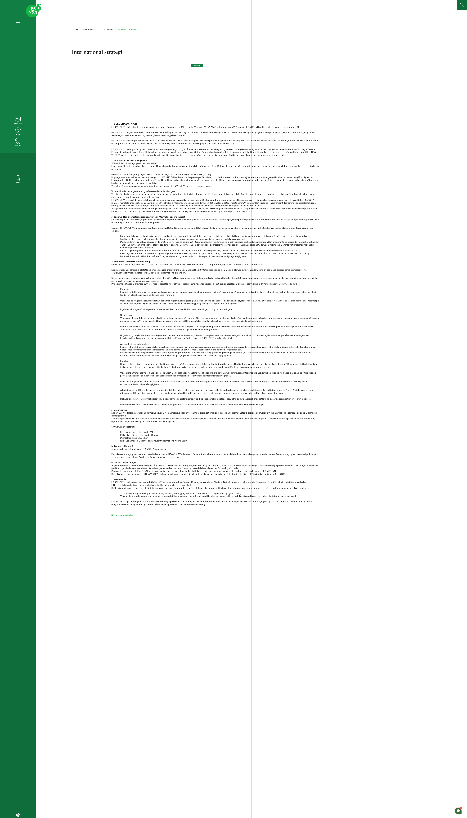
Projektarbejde (107, 29)
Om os (75, 29)
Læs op (197, 65)
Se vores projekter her (122, 515)
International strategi (126, 29)
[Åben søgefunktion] (462, 5)
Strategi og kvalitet (89, 29)
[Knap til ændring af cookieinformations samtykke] (18, 815)
